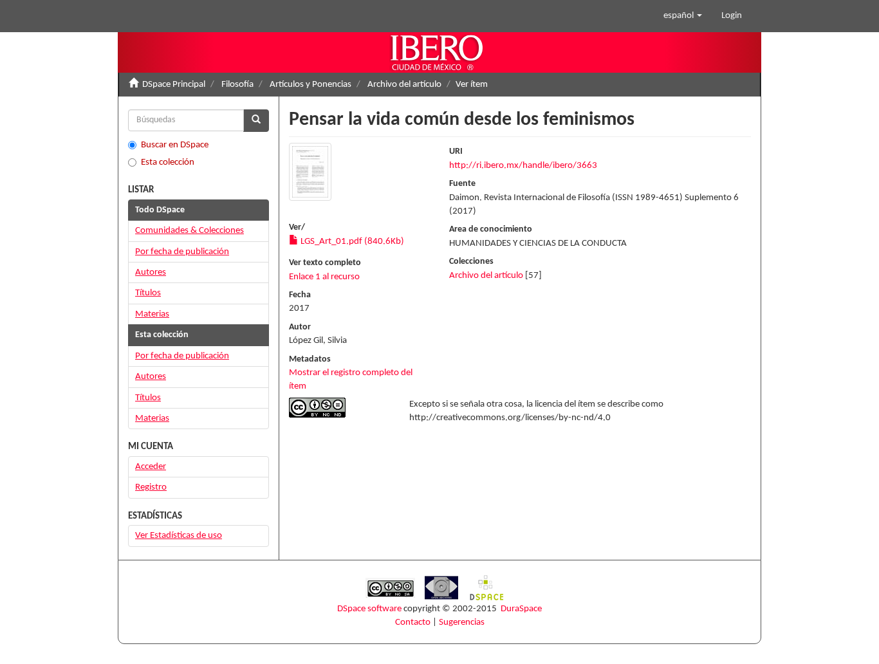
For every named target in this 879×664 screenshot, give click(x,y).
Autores (150, 272)
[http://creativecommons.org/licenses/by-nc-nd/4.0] (339, 408)
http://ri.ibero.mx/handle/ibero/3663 (523, 166)
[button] (683, 16)
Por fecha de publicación (182, 252)
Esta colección (167, 162)
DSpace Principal (173, 84)
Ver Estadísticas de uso (178, 535)
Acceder (150, 467)
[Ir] (256, 120)
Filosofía (237, 84)
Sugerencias (462, 622)
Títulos (148, 293)
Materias (152, 314)
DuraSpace (521, 609)
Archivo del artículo (404, 84)
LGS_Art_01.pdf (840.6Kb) (351, 241)
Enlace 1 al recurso (324, 277)
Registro (151, 487)
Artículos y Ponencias (310, 84)
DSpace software (369, 609)
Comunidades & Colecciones (189, 230)
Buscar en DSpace (174, 145)
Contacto (412, 622)
